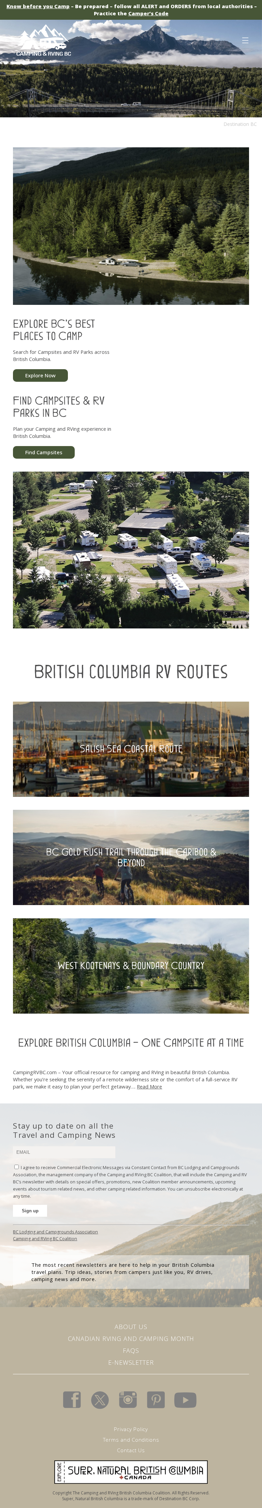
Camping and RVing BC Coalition (45, 1239)
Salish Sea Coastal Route (131, 749)
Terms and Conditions (131, 1439)
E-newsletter (131, 1362)
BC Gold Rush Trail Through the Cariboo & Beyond (131, 857)
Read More (149, 1086)
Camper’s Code (148, 13)
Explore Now (40, 375)
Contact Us (131, 1450)
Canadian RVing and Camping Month (131, 1338)
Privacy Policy (131, 1429)
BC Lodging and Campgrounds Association (55, 1232)
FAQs (131, 1350)
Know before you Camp (38, 6)
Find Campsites (43, 452)
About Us (131, 1327)
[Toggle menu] (245, 39)
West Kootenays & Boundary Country (131, 965)
